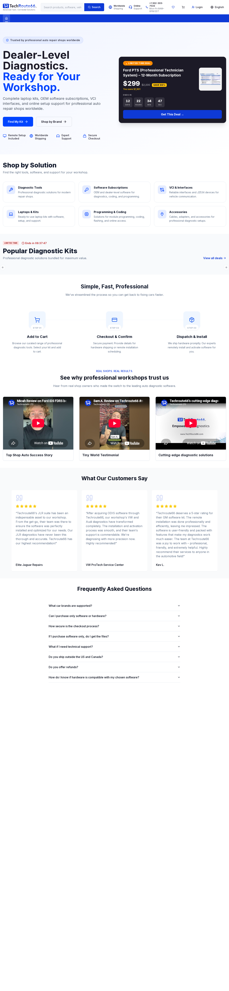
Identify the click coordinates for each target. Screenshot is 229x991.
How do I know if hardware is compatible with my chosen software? (94, 677)
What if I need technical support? (71, 646)
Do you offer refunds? (63, 667)
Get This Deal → (172, 114)
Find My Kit (15, 121)
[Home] (6, 18)
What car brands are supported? (70, 605)
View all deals (213, 258)
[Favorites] (173, 7)
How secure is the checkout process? (74, 626)
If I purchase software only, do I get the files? (79, 636)
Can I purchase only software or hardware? (77, 616)
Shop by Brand (51, 121)
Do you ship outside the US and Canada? (76, 657)
